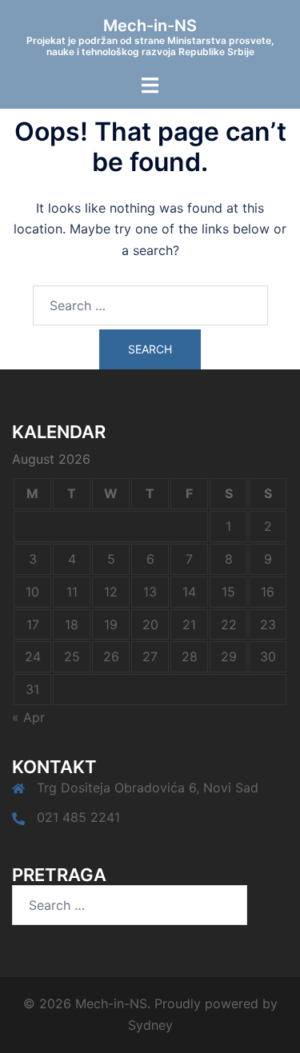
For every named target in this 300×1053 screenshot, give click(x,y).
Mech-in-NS (150, 25)
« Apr (28, 717)
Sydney (150, 1025)
